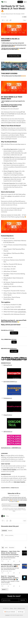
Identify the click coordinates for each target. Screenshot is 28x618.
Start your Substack (10, 611)
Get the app (20, 611)
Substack (7, 615)
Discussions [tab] (11, 547)
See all (4, 589)
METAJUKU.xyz (8, 431)
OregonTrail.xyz (8, 415)
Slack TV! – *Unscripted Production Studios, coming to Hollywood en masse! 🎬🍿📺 (9, 578)
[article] (14, 556)
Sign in (25, 2)
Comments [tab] (4, 530)
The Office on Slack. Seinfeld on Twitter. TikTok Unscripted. (10, 582)
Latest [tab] (6, 547)
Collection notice (21, 608)
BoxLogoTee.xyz (8, 365)
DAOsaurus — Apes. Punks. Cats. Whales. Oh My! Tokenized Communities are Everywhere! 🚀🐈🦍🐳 (10, 553)
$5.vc (2, 455)
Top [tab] (2, 547)
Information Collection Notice (15, 509)
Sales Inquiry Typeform (19, 482)
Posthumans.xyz (8, 398)
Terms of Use (20, 508)
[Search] (25, 547)
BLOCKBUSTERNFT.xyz (10, 382)
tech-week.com (22, 309)
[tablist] (7, 530)
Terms (15, 608)
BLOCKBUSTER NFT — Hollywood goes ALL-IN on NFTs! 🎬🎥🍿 (10, 565)
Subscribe (20, 2)
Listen (25, 16)
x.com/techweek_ (22, 312)
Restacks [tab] (10, 530)
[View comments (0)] (7, 20)
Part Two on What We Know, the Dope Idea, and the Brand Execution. (10, 557)
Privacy (11, 608)
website (9, 196)
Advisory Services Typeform (9, 469)
